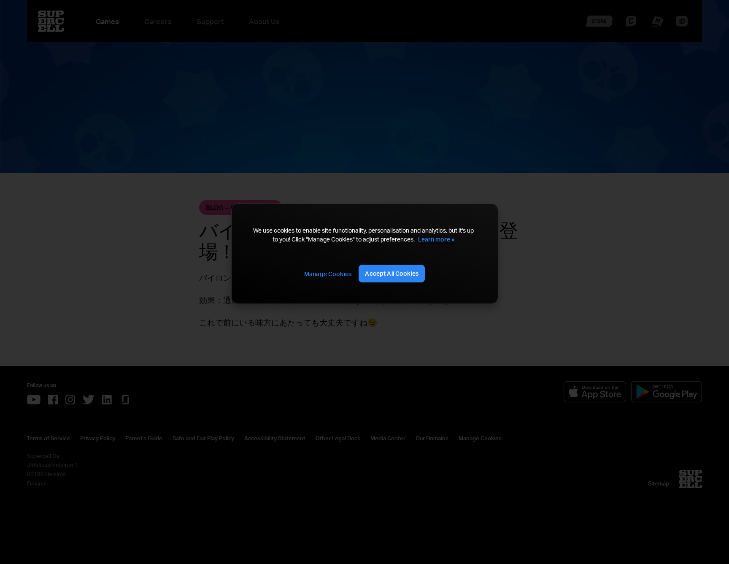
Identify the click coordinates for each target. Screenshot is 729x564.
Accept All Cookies (391, 273)
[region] (364, 253)
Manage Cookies (327, 273)
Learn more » (436, 239)
